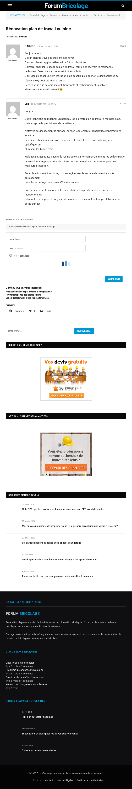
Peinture (98, 15)
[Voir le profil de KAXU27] (13, 57)
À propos (37, 780)
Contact (49, 780)
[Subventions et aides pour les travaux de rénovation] (12, 732)
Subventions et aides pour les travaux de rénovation (50, 733)
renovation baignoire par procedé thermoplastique (29, 292)
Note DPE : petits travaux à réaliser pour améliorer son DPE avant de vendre (63, 509)
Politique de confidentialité (90, 780)
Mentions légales (65, 780)
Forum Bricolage (37, 15)
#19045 (123, 46)
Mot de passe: (16, 248)
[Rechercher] (122, 6)
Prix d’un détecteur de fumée (37, 717)
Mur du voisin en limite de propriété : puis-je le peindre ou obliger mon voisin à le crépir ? (70, 526)
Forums (53, 15)
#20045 (123, 104)
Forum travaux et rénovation (75, 15)
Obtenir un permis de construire (39, 750)
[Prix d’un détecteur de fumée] (12, 716)
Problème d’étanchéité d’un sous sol (25, 670)
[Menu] (10, 6)
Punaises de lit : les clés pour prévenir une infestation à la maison (58, 576)
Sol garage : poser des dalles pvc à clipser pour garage (51, 542)
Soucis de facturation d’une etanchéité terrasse (27, 298)
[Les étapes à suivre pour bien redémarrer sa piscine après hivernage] (12, 558)
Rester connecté (21, 255)
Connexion (114, 279)
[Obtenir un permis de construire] (12, 749)
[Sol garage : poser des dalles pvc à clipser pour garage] (12, 541)
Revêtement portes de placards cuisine (23, 295)
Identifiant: (14, 239)
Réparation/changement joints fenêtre (26, 684)
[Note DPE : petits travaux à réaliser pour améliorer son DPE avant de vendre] (12, 508)
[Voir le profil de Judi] (13, 115)
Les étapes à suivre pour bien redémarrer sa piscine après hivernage (59, 559)
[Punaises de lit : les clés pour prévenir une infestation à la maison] (12, 575)
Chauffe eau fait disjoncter (20, 662)
